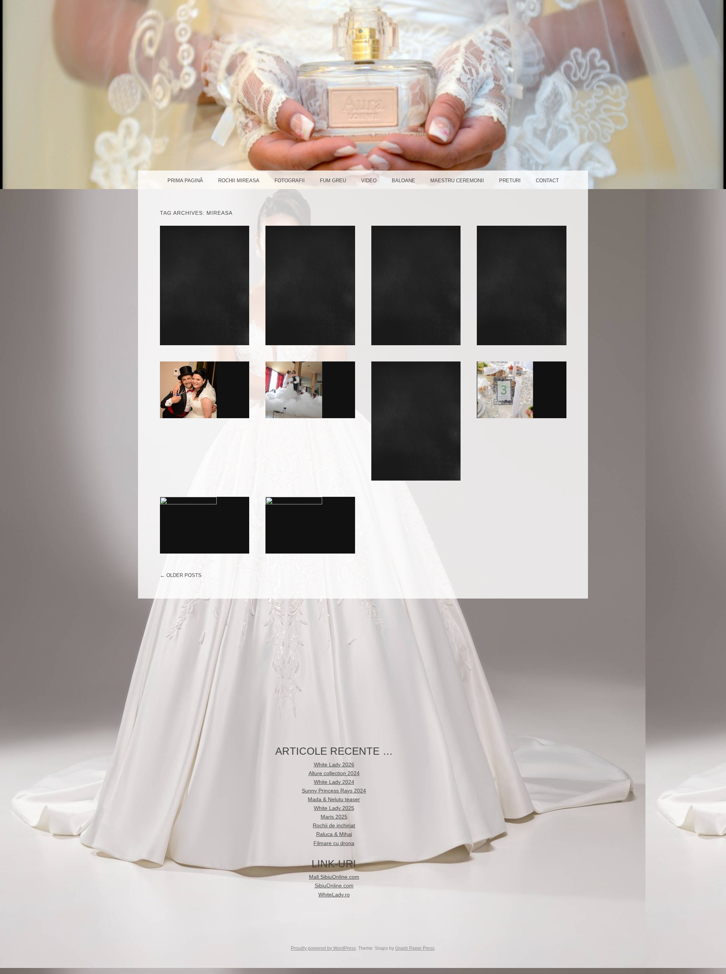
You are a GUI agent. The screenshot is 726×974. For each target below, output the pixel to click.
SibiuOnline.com (334, 886)
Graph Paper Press (414, 948)
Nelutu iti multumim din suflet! (521, 389)
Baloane (403, 180)
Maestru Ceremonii (457, 180)
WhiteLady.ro (334, 895)
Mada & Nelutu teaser (334, 799)
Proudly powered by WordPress (323, 948)
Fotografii (290, 180)
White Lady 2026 (334, 765)
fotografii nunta (524, 285)
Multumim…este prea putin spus (204, 524)
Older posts (181, 575)
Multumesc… (310, 525)
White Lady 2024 (334, 782)
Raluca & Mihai (416, 285)
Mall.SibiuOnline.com (334, 877)
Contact (547, 180)
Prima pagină (185, 180)
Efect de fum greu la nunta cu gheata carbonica (310, 389)
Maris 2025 (334, 817)
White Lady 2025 (204, 285)
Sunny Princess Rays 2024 (334, 791)
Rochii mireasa (238, 180)
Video (369, 180)
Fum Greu (333, 180)
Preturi (510, 180)
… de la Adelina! (204, 389)
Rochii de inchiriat (310, 285)
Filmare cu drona (333, 843)
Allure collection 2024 (334, 773)
